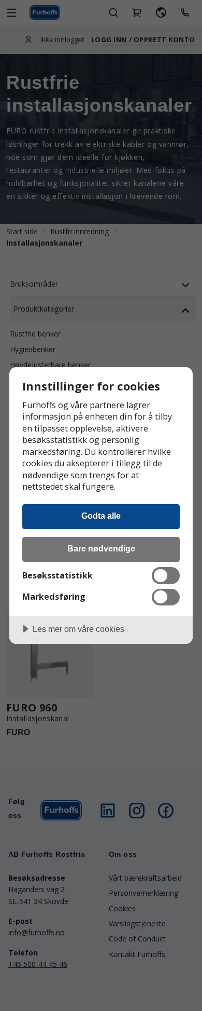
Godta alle (101, 515)
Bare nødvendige (101, 548)
